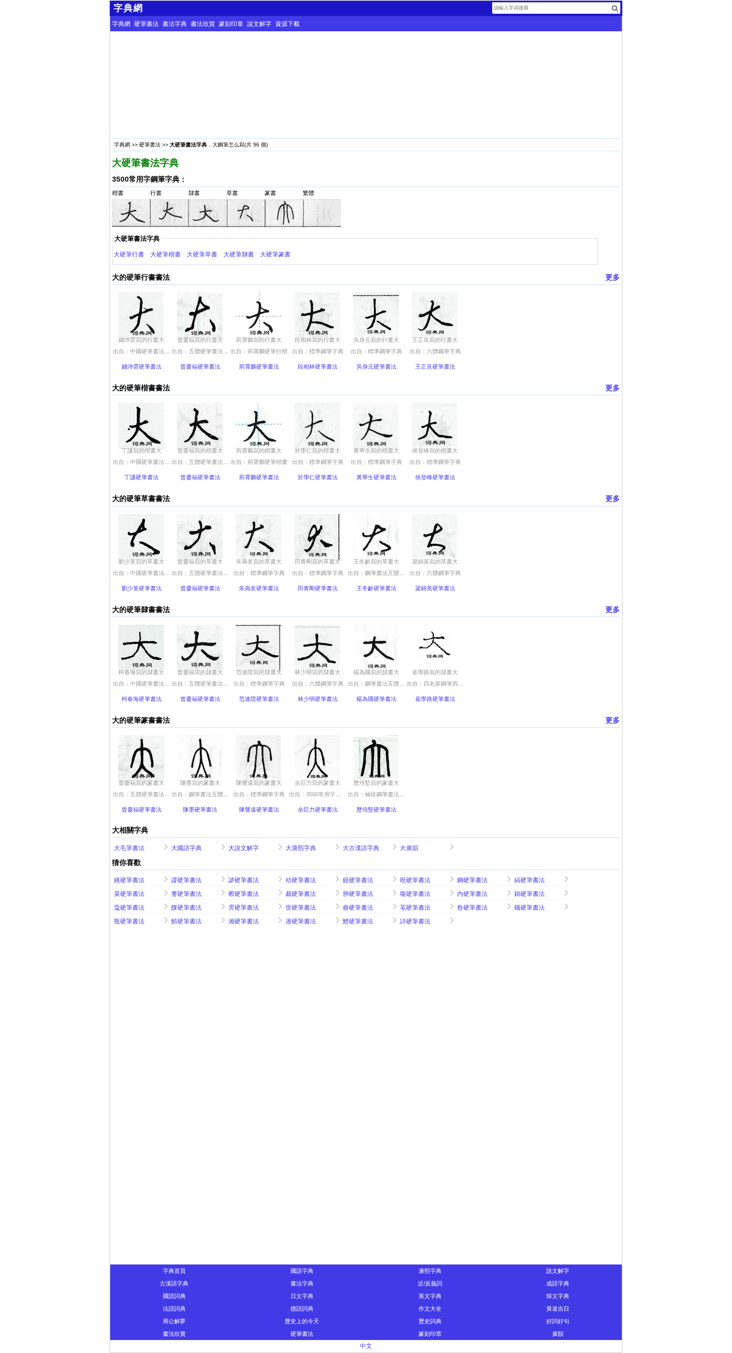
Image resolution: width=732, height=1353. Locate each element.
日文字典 (302, 1296)
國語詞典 (174, 1296)
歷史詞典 (430, 1321)
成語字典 (557, 1283)
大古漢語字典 (361, 848)
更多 (612, 277)
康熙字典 (430, 1271)
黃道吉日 (557, 1308)
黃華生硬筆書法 (376, 477)
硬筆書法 (146, 24)
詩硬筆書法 (415, 921)
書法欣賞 (203, 24)
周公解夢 (174, 1321)
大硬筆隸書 (238, 254)
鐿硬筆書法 (358, 880)
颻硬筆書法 (529, 907)
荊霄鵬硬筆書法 (259, 366)
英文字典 (430, 1296)
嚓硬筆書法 (243, 894)
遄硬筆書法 (301, 921)
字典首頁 (174, 1271)
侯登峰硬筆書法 (435, 477)
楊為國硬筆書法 (376, 699)
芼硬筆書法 (415, 907)
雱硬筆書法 (243, 907)
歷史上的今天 (302, 1321)
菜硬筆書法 (129, 894)
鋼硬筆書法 (472, 880)
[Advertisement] (341, 84)
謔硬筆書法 (243, 880)
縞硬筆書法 (529, 880)
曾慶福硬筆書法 (200, 366)
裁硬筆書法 (301, 894)
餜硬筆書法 (186, 907)
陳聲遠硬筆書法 (259, 809)
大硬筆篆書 (275, 254)
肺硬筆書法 (358, 894)
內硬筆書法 (472, 894)
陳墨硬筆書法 (200, 809)
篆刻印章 (231, 24)
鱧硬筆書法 (358, 921)
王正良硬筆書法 (435, 366)
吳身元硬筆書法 (376, 366)
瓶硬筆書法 (129, 921)
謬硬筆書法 (186, 880)
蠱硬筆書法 (358, 907)
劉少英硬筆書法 (142, 588)
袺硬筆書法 (301, 880)
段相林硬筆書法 (318, 366)
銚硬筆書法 (129, 880)
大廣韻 (409, 848)
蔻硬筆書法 (129, 907)
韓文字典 (557, 1296)
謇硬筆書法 (186, 894)
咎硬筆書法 (472, 907)
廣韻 (557, 1333)
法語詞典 (174, 1308)
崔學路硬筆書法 (435, 699)
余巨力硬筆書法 (318, 809)
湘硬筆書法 (243, 921)
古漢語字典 (174, 1283)
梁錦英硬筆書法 (435, 588)
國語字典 (302, 1271)
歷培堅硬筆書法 (376, 809)
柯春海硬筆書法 (142, 699)
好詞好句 (557, 1321)
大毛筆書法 (129, 848)
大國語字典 (186, 848)
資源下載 (287, 24)
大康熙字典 (301, 848)
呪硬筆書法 (415, 880)
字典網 (121, 24)
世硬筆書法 (301, 907)
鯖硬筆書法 (186, 921)
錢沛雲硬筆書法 (142, 366)
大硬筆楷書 (165, 254)
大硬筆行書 (129, 254)
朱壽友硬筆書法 (259, 588)
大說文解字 (243, 848)
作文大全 (430, 1308)
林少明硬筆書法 (318, 699)
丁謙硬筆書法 (141, 477)
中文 (366, 1346)
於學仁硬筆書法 (318, 477)
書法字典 (174, 24)
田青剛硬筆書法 (318, 588)
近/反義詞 (430, 1283)
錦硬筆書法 (529, 894)
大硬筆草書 (202, 254)
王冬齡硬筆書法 (376, 588)
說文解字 (259, 24)
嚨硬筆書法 (415, 894)
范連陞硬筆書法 (259, 699)
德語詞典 (302, 1308)
